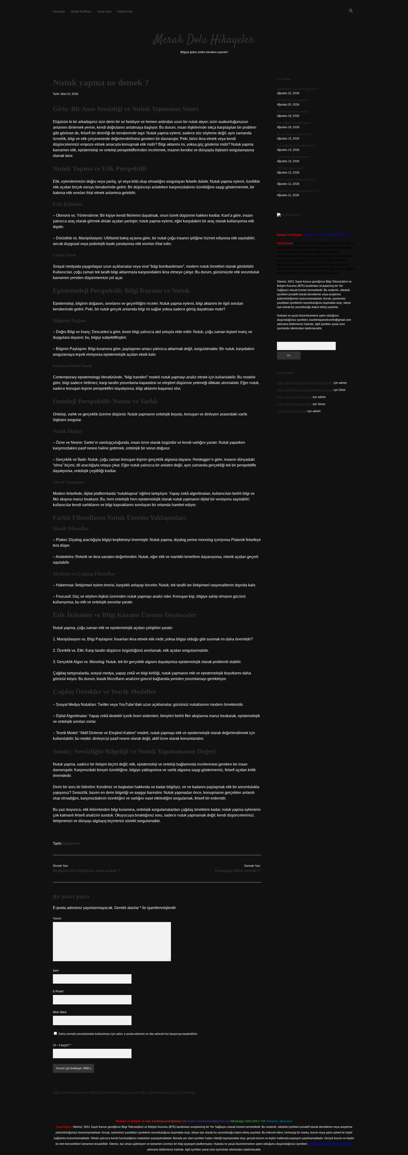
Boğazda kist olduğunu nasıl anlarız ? (86, 871)
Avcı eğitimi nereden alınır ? (295, 123)
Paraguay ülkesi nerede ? (237, 871)
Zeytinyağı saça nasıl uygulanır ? (298, 89)
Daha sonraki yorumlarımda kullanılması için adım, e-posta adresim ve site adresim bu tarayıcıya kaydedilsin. (128, 1034)
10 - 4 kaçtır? (62, 1045)
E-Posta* (58, 991)
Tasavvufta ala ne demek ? (294, 157)
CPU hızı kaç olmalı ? (290, 168)
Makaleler (71, 844)
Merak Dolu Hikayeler (204, 40)
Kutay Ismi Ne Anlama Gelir (294, 397)
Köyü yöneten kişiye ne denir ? (296, 179)
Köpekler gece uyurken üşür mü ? (298, 191)
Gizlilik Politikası (81, 11)
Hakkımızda (124, 11)
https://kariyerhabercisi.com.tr (113, 1093)
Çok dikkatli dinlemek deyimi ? (296, 145)
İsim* (56, 970)
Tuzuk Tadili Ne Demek (292, 411)
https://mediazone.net (71, 1093)
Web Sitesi (60, 1012)
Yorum (57, 918)
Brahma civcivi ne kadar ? (293, 111)
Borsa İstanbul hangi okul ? (294, 134)
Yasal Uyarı (104, 11)
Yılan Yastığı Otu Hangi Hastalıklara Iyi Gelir (305, 383)
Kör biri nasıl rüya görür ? (293, 100)
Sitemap (188, 1093)
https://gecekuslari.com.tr (159, 1093)
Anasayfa (59, 11)
